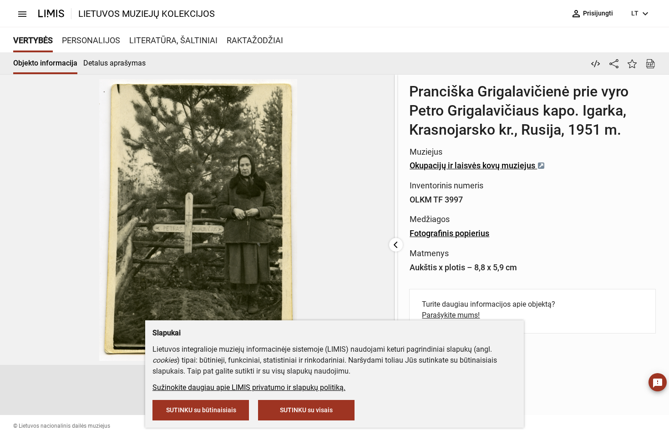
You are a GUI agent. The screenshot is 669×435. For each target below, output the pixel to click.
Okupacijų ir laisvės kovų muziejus (473, 165)
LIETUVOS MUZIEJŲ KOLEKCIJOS (146, 13)
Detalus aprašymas (114, 63)
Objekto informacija (45, 63)
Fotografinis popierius (449, 233)
